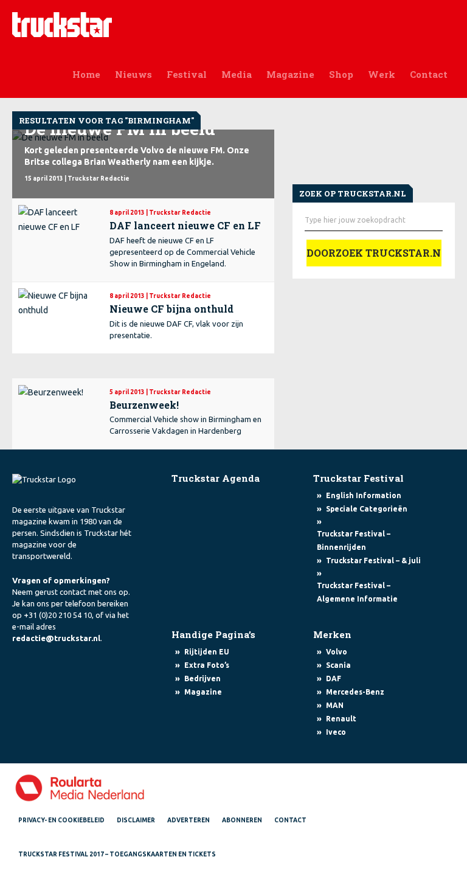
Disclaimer (136, 820)
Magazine (290, 74)
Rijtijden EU (206, 652)
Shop (341, 74)
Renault (341, 719)
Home (86, 74)
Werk (381, 74)
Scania (338, 665)
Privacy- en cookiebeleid (61, 820)
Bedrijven (202, 678)
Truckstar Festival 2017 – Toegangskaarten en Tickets (117, 854)
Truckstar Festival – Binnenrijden (353, 540)
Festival (187, 74)
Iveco (336, 732)
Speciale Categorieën (366, 509)
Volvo (336, 652)
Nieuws (133, 74)
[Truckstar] (62, 24)
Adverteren (188, 820)
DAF (333, 678)
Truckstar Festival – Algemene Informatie (357, 592)
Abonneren (242, 820)
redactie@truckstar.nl (56, 638)
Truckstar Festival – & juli (373, 560)
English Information (363, 495)
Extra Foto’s (206, 665)
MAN (335, 705)
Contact (429, 74)
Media (236, 74)
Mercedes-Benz (355, 692)
